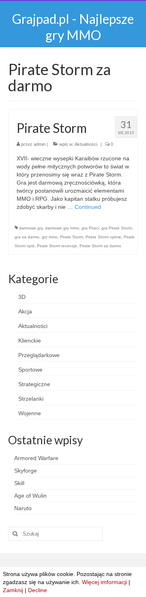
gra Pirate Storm (116, 228)
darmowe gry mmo (62, 228)
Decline (37, 590)
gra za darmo (27, 237)
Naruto (23, 508)
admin (39, 144)
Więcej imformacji (104, 582)
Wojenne (29, 413)
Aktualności (86, 144)
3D (22, 297)
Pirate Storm (71, 237)
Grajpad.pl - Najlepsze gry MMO (73, 27)
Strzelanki (30, 398)
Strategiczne (34, 384)
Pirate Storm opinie (103, 237)
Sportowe (30, 369)
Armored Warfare (36, 458)
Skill (19, 483)
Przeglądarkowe (39, 355)
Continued (88, 207)
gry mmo (50, 237)
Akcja (25, 311)
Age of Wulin (30, 495)
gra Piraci (90, 228)
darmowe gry (31, 228)
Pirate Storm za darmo (100, 246)
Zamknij (13, 590)
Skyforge (25, 470)
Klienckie (29, 340)
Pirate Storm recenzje (57, 246)
